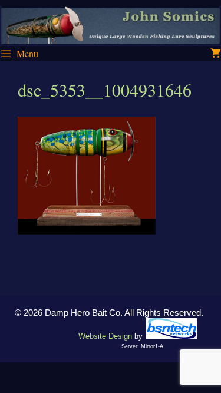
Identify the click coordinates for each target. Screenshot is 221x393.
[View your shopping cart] (215, 53)
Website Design (105, 336)
